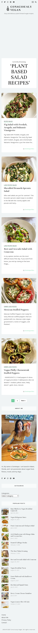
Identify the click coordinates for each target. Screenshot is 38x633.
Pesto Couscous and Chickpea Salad (22, 526)
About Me (5, 617)
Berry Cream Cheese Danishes (21, 593)
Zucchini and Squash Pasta (19, 585)
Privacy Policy (6, 620)
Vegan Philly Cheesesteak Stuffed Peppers (16, 371)
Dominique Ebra (28, 149)
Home (4, 615)
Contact (4, 623)
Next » (23, 400)
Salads (11, 121)
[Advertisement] (19, 35)
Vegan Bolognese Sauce (18, 517)
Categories (5, 493)
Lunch (6, 185)
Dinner (6, 306)
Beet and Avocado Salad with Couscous (23, 559)
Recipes (6, 121)
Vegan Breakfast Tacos (18, 568)
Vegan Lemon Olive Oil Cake (20, 602)
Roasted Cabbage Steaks (19, 543)
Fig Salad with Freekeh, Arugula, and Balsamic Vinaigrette (15, 127)
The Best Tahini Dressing (19, 551)
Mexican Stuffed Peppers (16, 309)
